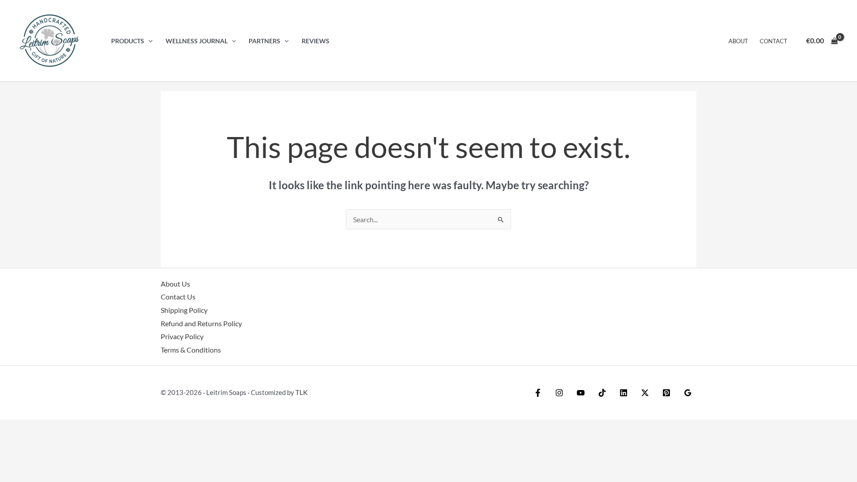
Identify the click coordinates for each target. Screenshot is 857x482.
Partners (264, 41)
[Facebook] (537, 392)
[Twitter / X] (645, 392)
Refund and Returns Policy (201, 323)
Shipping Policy (184, 310)
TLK (301, 392)
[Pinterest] (666, 392)
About (738, 41)
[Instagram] (559, 392)
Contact (773, 41)
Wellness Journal (197, 41)
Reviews (315, 41)
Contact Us (178, 296)
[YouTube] (580, 392)
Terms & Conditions (191, 349)
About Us (175, 283)
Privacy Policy (182, 336)
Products (127, 41)
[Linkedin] (623, 392)
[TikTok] (602, 392)
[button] (148, 41)
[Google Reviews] (687, 392)
